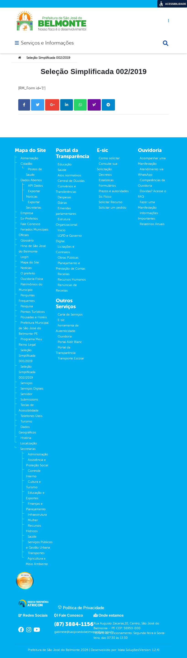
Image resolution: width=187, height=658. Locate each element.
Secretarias (28, 449)
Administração (38, 454)
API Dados (35, 185)
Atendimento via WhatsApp (150, 171)
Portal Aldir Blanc (70, 342)
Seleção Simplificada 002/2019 (27, 372)
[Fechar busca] (165, 43)
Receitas (64, 274)
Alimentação (29, 158)
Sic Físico (105, 196)
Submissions (29, 399)
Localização (28, 443)
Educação (65, 164)
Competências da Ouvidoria (151, 182)
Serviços (26, 383)
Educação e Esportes (35, 495)
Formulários (107, 185)
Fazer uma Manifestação (147, 204)
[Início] (19, 58)
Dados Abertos (31, 180)
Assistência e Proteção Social (37, 462)
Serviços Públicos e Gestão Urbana (39, 544)
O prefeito (28, 273)
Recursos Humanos (72, 279)
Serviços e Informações (47, 43)
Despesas (64, 197)
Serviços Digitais (32, 388)
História (26, 438)
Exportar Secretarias (33, 204)
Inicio (61, 230)
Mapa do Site (30, 262)
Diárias (62, 202)
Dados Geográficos (27, 429)
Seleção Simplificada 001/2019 (27, 355)
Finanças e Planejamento (36, 506)
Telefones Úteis (31, 416)
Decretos (105, 174)
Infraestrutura (37, 514)
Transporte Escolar (71, 358)
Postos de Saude (34, 171)
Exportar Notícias (33, 193)
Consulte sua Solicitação (107, 166)
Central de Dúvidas (71, 181)
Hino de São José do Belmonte (32, 248)
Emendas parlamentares (66, 211)
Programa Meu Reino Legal (30, 341)
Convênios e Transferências (66, 189)
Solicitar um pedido (112, 207)
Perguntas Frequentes (27, 298)
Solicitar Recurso (110, 202)
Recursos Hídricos (33, 528)
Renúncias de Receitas (66, 287)
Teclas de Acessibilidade (29, 407)
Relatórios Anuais (152, 224)
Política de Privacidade (83, 607)
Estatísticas (106, 180)
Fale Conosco (30, 224)
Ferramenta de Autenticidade (67, 328)
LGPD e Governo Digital (69, 238)
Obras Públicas (68, 257)
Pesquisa (27, 306)
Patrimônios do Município (30, 287)
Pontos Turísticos (33, 311)
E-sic (61, 320)
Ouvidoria (65, 336)
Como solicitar (109, 158)
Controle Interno (33, 473)
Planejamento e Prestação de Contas (70, 265)
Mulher (33, 520)
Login (25, 257)
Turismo (26, 421)
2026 (84, 650)
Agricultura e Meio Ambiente (37, 561)
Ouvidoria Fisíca (32, 279)
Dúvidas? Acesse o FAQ (152, 193)
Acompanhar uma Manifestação (152, 161)
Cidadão (26, 163)
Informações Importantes (148, 215)
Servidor (26, 394)
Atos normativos (69, 175)
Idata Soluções (128, 650)
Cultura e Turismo (33, 484)
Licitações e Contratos (65, 249)
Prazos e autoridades (114, 191)
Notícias (26, 268)
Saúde (32, 536)
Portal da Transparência (65, 350)
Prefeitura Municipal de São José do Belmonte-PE (34, 328)
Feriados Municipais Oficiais (33, 232)
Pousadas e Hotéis (34, 317)
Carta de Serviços (70, 314)
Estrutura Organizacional (66, 222)
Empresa (27, 213)
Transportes (36, 553)
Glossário (27, 240)
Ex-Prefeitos (29, 218)
